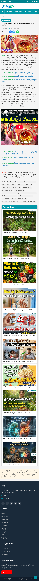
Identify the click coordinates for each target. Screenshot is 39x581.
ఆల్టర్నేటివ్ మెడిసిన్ (6, 532)
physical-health (8, 16)
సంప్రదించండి (5, 549)
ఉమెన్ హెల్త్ (4, 526)
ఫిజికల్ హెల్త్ (18, 11)
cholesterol (32, 182)
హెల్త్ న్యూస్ (9, 11)
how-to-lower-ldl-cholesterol (28, 193)
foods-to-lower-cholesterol (9, 196)
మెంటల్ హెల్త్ (28, 11)
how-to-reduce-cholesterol (25, 184)
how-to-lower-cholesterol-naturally (11, 187)
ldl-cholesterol (6, 198)
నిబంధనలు (4, 555)
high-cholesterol (27, 187)
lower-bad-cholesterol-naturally (10, 193)
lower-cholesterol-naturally (19, 198)
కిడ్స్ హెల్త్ (3, 529)
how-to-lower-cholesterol (8, 184)
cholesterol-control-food (8, 201)
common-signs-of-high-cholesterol (26, 201)
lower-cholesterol (19, 190)
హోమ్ (2, 16)
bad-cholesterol (11, 182)
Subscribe (8, 572)
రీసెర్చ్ (2, 535)
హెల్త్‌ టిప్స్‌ (4, 538)
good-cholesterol (22, 182)
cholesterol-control (7, 190)
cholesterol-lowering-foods (25, 196)
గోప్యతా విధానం (5, 552)
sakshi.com (33, 579)
